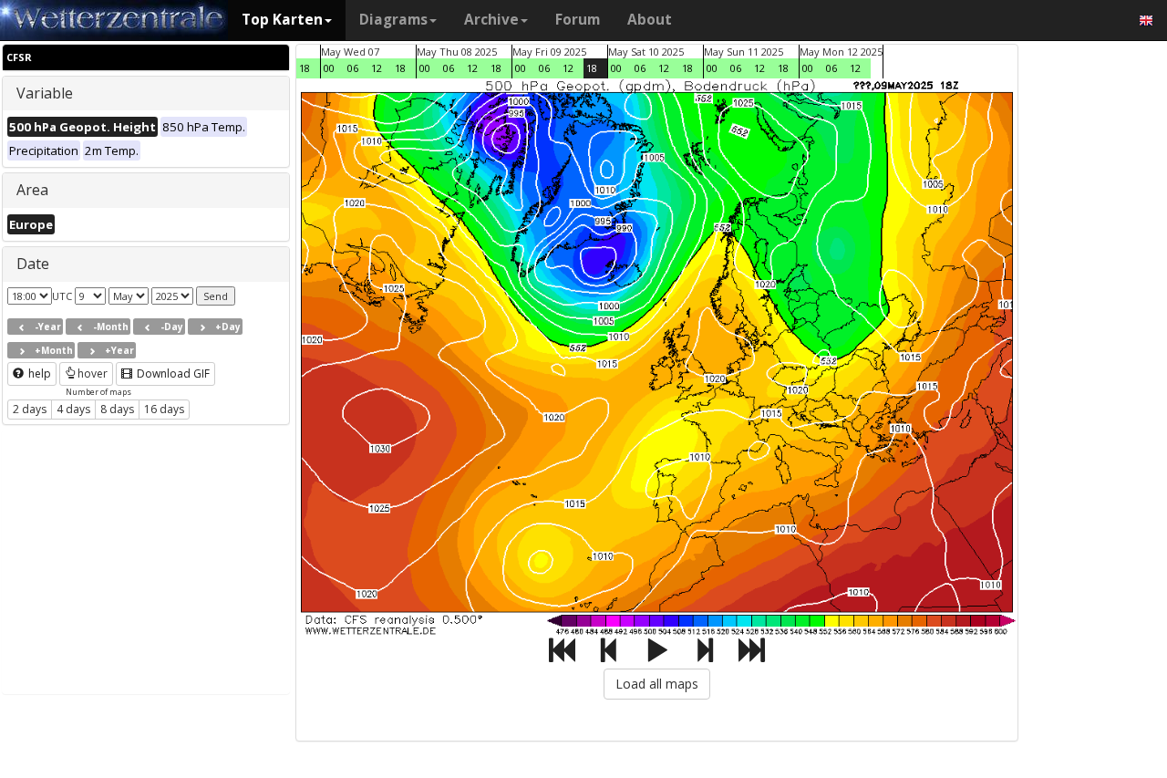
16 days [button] (164, 409)
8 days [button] (117, 409)
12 (376, 68)
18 (304, 68)
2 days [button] (29, 409)
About (649, 19)
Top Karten (282, 19)
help (38, 373)
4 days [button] (73, 409)
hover (92, 373)
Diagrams (393, 19)
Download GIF (172, 373)
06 (352, 68)
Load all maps (656, 683)
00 (329, 68)
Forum (577, 19)
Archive (491, 19)
